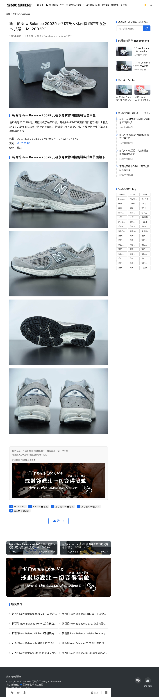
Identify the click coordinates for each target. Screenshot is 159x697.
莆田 (145, 222)
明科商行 (36, 681)
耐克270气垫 (122, 222)
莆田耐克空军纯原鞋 (122, 263)
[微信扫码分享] (12, 692)
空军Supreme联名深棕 (145, 208)
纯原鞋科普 (94, 5)
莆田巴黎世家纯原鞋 (122, 245)
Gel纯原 (145, 199)
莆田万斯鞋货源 (145, 236)
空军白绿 (122, 217)
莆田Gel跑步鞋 (134, 236)
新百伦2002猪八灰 (90, 506)
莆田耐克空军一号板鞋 (145, 258)
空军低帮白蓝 (134, 213)
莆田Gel (145, 231)
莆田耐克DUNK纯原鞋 (145, 254)
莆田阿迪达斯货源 (134, 267)
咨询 (125, 5)
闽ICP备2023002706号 (18, 687)
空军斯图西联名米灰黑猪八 (145, 213)
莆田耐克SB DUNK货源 (134, 258)
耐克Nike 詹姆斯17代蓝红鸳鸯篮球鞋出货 (134, 136)
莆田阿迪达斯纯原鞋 (122, 267)
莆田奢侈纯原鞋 (134, 240)
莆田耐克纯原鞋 (134, 263)
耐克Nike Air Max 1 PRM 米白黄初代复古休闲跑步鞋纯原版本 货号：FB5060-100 (142, 98)
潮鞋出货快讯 (111, 5)
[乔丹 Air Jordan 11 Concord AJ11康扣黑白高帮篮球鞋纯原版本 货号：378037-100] (124, 51)
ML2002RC (23, 143)
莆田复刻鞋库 (55, 5)
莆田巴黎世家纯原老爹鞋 (145, 240)
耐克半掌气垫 (134, 222)
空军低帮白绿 (122, 213)
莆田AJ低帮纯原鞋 (145, 226)
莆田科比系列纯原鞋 (134, 254)
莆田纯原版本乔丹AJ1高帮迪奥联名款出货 (134, 168)
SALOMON (145, 204)
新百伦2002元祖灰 (64, 506)
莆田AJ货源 (134, 231)
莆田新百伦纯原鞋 (122, 249)
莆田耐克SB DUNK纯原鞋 (122, 258)
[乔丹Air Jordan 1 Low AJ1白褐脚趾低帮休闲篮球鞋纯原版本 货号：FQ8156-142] (124, 66)
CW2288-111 (134, 199)
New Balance (122, 204)
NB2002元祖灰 (40, 506)
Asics (145, 194)
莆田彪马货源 (145, 245)
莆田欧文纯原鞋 (122, 254)
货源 (145, 267)
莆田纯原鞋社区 (13, 676)
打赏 (94, 692)
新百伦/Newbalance (47, 36)
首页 (41, 5)
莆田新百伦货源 (21, 510)
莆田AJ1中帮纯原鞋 (122, 226)
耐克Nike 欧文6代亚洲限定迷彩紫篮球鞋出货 (134, 121)
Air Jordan (134, 194)
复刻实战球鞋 (75, 5)
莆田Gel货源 (122, 236)
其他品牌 (122, 208)
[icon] (138, 680)
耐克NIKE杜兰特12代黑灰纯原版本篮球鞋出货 (133, 152)
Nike (133, 204)
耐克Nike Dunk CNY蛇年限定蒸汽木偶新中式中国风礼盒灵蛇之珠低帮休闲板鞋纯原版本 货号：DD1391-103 (124, 98)
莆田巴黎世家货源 (134, 245)
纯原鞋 (145, 217)
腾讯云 (26, 684)
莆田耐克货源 (145, 263)
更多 (146, 113)
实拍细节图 (134, 208)
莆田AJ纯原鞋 (122, 231)
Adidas (122, 194)
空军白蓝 (133, 217)
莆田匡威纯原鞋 (122, 240)
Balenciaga (122, 199)
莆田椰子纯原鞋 (145, 249)
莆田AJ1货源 (134, 226)
